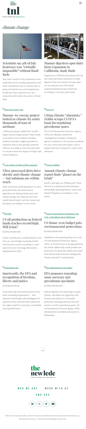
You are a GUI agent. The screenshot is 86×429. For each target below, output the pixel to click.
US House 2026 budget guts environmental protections (63, 225)
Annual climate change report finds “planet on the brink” (62, 174)
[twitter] (46, 403)
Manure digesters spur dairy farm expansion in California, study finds (63, 67)
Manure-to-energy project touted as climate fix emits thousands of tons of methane (21, 121)
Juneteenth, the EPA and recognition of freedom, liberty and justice (20, 277)
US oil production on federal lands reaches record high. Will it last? (22, 223)
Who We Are (28, 388)
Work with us (57, 388)
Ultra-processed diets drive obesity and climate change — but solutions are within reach (22, 176)
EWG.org (43, 394)
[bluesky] (32, 403)
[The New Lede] (13, 13)
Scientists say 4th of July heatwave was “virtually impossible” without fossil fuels (20, 68)
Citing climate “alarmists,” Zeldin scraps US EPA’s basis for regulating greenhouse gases (63, 121)
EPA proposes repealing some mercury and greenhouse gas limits (60, 277)
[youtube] (53, 403)
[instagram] (39, 403)
